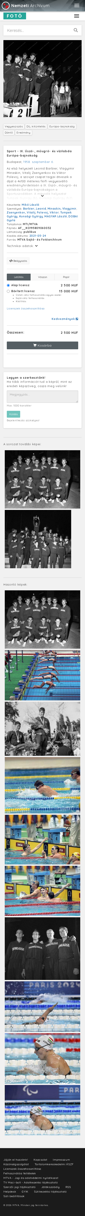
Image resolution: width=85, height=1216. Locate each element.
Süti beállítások (14, 1196)
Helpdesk (9, 1191)
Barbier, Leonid (34, 208)
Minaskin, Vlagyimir (62, 208)
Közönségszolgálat (16, 1164)
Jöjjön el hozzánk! (15, 1159)
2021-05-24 (37, 235)
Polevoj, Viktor (48, 212)
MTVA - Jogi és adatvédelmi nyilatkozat (30, 1178)
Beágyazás (20, 260)
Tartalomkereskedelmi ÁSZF (54, 1164)
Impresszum (61, 1159)
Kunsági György (31, 216)
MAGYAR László (55, 216)
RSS (68, 1187)
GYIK (25, 1191)
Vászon (42, 277)
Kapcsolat (40, 1159)
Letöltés (18, 277)
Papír (66, 277)
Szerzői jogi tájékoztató (19, 1187)
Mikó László (30, 204)
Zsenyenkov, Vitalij (21, 212)
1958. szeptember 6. (38, 162)
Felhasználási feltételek (19, 1173)
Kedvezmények (64, 319)
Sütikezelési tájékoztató (50, 1191)
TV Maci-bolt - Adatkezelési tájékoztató (30, 1182)
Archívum (30, 5)
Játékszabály (50, 1187)
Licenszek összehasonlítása (26, 308)
